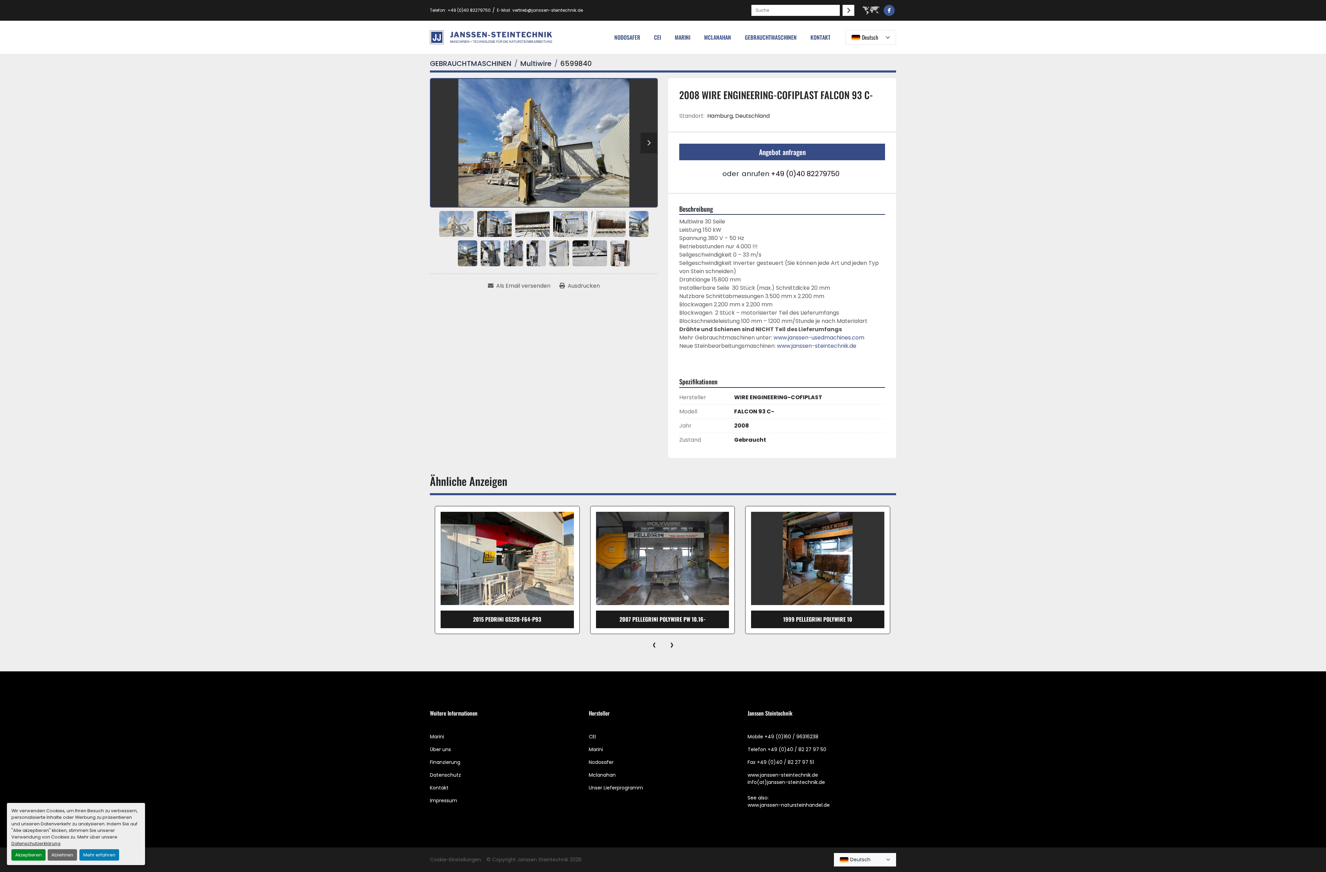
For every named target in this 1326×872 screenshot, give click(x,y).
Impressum (443, 800)
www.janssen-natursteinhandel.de (789, 805)
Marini (682, 37)
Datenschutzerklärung (35, 843)
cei (657, 37)
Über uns (440, 749)
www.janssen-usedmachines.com (819, 338)
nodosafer (627, 37)
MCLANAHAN (717, 37)
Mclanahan (602, 775)
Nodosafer (601, 762)
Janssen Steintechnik (542, 859)
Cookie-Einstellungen (455, 859)
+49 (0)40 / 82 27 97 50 (797, 749)
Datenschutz (445, 775)
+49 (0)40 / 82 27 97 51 (785, 762)
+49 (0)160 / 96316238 (791, 736)
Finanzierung (445, 762)
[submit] (848, 10)
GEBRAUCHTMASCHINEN (771, 37)
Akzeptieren (28, 855)
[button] (771, 37)
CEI (592, 736)
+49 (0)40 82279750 (469, 10)
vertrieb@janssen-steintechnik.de (547, 10)
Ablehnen (62, 855)
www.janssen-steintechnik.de (816, 346)
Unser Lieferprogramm (616, 787)
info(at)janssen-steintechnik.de (786, 782)
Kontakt (820, 37)
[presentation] (654, 644)
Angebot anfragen (782, 152)
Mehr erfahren (99, 855)
